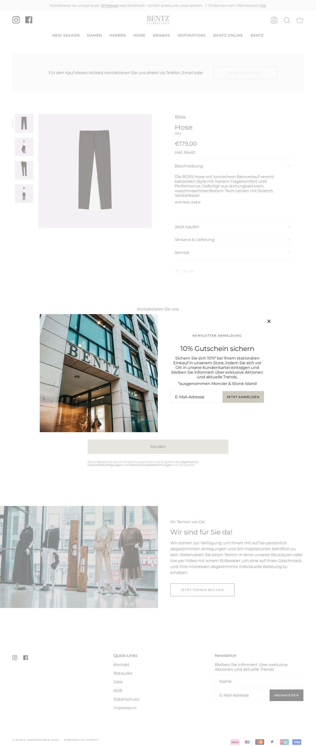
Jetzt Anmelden (243, 397)
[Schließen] (269, 321)
